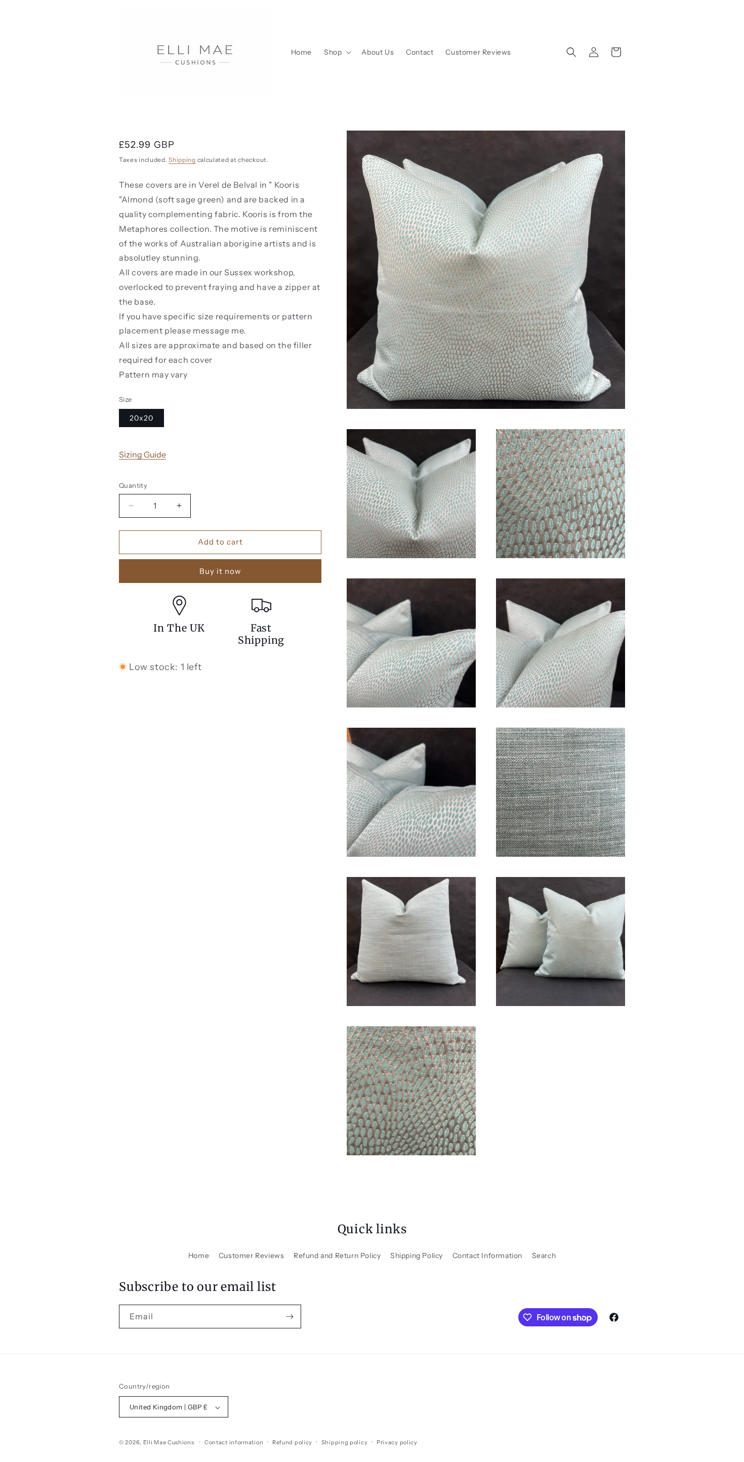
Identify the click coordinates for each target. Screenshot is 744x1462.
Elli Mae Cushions (168, 1442)
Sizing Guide (142, 454)
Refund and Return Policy (337, 1255)
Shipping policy (344, 1442)
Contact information (233, 1442)
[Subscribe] (289, 1316)
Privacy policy (397, 1442)
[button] (336, 52)
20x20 (141, 418)
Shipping (182, 159)
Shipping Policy (416, 1255)
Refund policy (292, 1442)
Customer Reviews (251, 1255)
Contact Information (487, 1255)
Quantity (133, 485)
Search (544, 1255)
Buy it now (220, 571)
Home (198, 1255)
